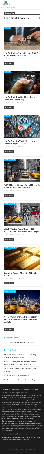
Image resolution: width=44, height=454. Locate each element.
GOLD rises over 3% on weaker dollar (16, 375)
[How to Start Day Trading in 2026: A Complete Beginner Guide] (22, 126)
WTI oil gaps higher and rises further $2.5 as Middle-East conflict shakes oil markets (20, 319)
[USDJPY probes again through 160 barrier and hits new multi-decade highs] (22, 214)
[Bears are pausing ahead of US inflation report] (22, 258)
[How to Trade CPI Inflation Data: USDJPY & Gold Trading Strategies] (22, 38)
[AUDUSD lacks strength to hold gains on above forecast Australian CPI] (22, 170)
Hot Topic (7, 27)
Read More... (9, 63)
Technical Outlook (10, 159)
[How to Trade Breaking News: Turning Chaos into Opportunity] (22, 82)
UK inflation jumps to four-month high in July (19, 380)
